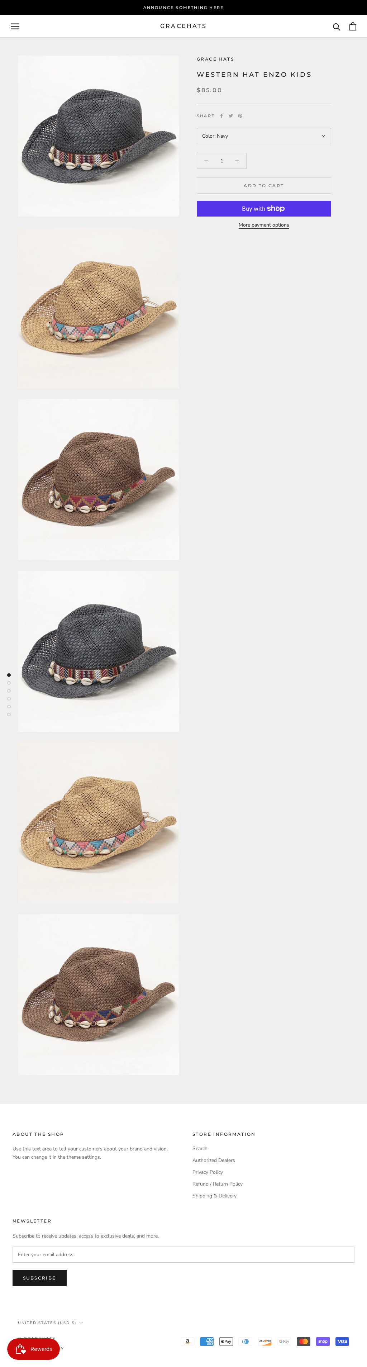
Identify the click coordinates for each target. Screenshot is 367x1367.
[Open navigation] (15, 26)
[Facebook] (221, 116)
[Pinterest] (240, 116)
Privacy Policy (207, 1172)
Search (200, 1148)
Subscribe (39, 1278)
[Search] (336, 26)
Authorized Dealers (213, 1160)
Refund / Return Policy (217, 1184)
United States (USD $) (47, 1322)
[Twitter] (231, 116)
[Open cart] (352, 26)
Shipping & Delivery (214, 1195)
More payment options (264, 225)
